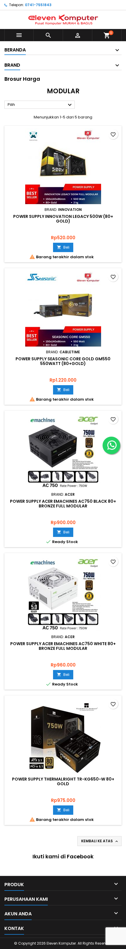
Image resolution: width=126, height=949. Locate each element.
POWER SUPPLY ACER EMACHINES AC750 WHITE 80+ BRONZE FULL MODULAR (63, 646)
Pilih (40, 104)
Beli (63, 247)
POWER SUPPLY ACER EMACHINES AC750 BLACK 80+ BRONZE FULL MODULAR (63, 503)
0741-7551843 (38, 4)
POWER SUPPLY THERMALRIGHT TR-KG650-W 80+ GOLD (63, 781)
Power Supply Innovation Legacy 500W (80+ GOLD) (63, 218)
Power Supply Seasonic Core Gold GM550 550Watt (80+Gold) (63, 361)
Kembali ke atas (100, 841)
